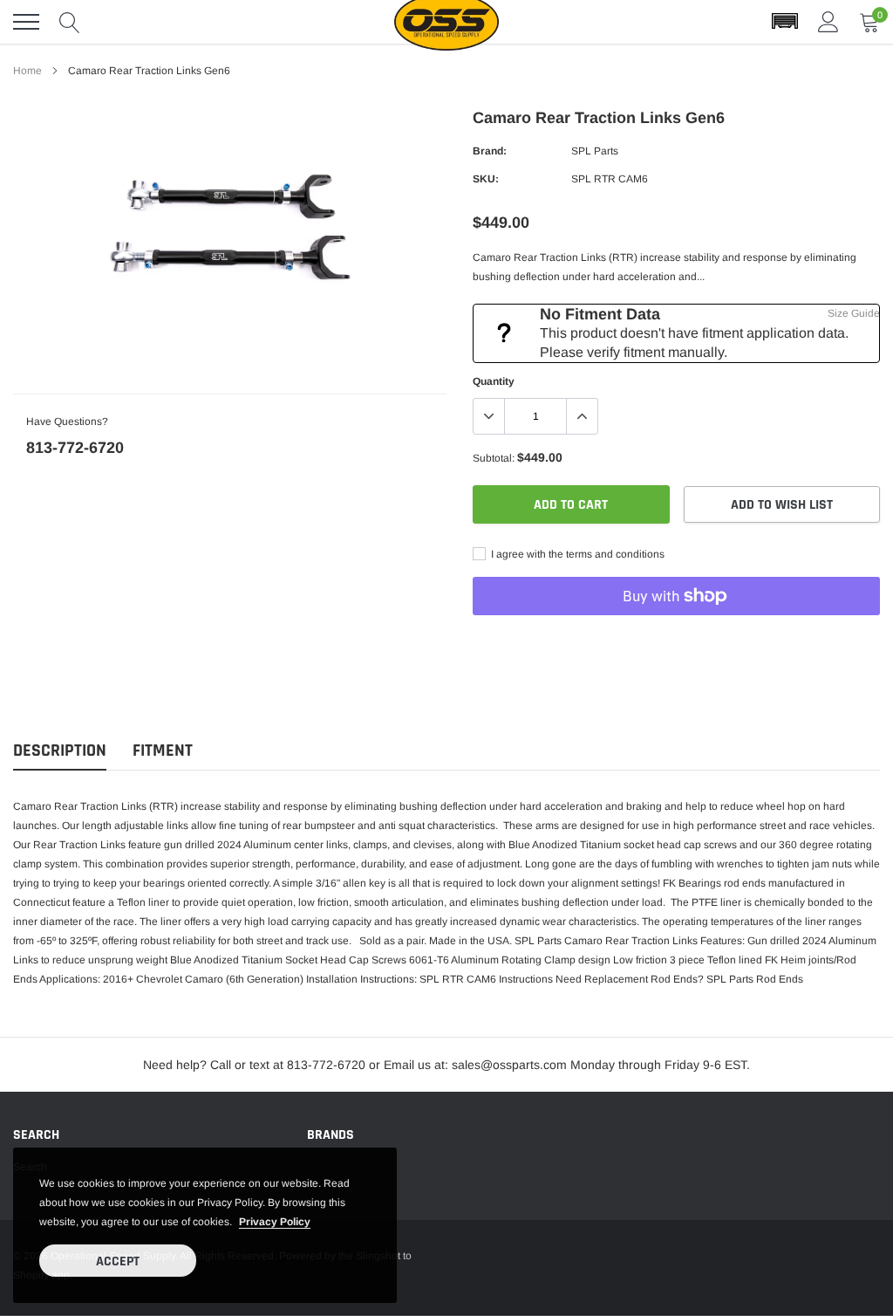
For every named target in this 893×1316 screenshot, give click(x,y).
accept (118, 1261)
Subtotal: (494, 458)
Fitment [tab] (163, 751)
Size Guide (854, 313)
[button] (785, 22)
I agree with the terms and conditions (576, 554)
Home (27, 71)
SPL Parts (594, 151)
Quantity (494, 381)
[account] (828, 22)
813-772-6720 (75, 447)
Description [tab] (59, 751)
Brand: (490, 151)
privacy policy (274, 1222)
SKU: (486, 179)
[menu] (26, 22)
